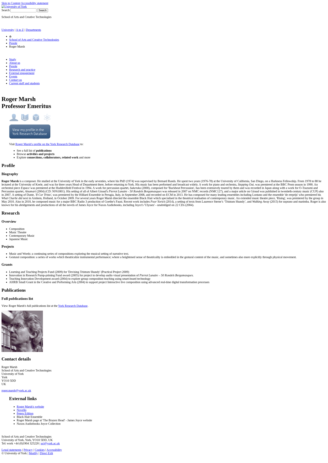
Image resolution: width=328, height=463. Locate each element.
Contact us (15, 79)
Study (12, 59)
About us (14, 62)
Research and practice (22, 69)
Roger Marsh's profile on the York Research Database (47, 144)
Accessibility (54, 449)
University (8, 29)
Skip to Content (11, 3)
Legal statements (11, 449)
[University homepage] (10, 36)
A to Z (20, 29)
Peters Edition (25, 413)
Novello (21, 410)
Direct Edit (46, 453)
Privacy (28, 449)
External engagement (21, 73)
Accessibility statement (34, 3)
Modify (33, 453)
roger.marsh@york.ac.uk (16, 390)
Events (13, 76)
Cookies (40, 449)
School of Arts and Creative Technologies (34, 39)
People (13, 43)
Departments (33, 29)
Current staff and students (24, 83)
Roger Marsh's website (30, 406)
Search (6, 10)
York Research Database (73, 305)
